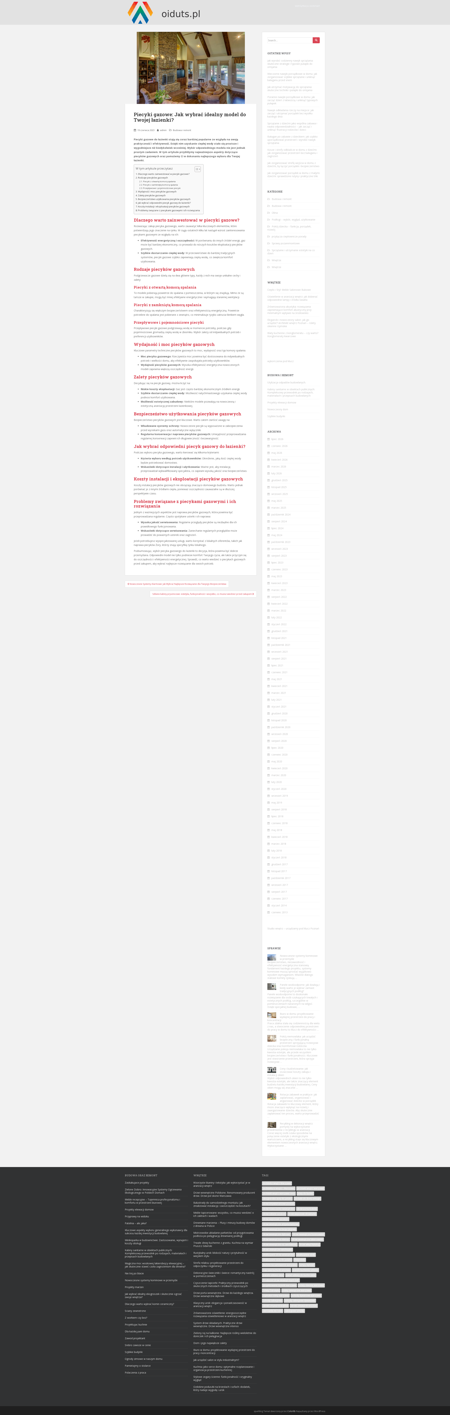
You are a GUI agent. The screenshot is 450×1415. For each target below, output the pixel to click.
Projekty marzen (134, 1287)
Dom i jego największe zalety (210, 1343)
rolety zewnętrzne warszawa (296, 1290)
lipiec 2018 (277, 816)
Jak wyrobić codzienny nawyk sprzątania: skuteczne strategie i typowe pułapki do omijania (290, 64)
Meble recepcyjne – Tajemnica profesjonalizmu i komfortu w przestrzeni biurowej (152, 1201)
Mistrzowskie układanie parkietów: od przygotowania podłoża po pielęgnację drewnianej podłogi (223, 1234)
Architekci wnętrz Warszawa (277, 1183)
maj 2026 (276, 452)
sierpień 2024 (279, 521)
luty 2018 (276, 850)
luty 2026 (276, 473)
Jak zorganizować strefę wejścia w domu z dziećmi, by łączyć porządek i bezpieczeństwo (293, 164)
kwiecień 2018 (279, 837)
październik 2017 (280, 878)
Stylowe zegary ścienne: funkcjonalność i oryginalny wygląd (222, 1378)
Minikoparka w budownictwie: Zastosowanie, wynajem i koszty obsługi (156, 1241)
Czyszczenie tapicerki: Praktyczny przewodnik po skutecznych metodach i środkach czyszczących (220, 1284)
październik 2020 (280, 727)
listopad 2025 (279, 487)
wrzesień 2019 (279, 795)
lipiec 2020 (277, 747)
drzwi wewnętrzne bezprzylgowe (279, 1229)
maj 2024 (276, 535)
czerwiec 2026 (279, 446)
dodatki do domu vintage (307, 1198)
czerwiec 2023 (279, 569)
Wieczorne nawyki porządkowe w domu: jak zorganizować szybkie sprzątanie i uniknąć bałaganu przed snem (292, 77)
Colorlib (291, 1411)
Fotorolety (299, 1259)
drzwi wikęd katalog (309, 1244)
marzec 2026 (278, 466)
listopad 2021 (279, 638)
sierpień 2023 (279, 555)
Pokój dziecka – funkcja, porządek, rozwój (289, 228)
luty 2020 (276, 782)
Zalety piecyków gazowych (152, 195)
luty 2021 (276, 699)
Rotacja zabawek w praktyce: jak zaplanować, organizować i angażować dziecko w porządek (298, 1097)
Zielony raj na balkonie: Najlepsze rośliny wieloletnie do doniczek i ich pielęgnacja (224, 1334)
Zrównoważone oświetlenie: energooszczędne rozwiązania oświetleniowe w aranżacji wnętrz (219, 1314)
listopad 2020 (279, 720)
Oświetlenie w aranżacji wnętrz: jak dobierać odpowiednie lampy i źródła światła (292, 298)
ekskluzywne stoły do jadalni (277, 1259)
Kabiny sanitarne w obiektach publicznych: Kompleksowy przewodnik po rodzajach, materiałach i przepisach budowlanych (291, 392)
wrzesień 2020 (279, 734)
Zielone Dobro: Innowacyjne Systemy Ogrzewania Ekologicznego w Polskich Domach (153, 1191)
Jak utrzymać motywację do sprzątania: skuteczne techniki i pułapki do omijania (289, 88)
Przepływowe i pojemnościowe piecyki (162, 188)
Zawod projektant (135, 1338)
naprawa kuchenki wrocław (276, 1270)
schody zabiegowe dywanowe (300, 1300)
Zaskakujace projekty (137, 1182)
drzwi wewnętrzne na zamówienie (280, 1244)
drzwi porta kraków (307, 1208)
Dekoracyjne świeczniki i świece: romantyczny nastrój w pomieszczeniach (223, 1274)
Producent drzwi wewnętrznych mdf (281, 1280)
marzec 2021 (278, 692)
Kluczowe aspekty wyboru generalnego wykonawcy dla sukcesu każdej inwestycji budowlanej (156, 1231)
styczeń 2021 (279, 706)
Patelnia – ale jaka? (136, 1223)
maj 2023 (276, 576)
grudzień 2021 (279, 631)
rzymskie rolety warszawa (276, 1295)
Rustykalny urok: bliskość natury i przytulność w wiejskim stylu (220, 1254)
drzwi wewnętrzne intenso (276, 1239)
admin (163, 130)
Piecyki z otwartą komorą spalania (159, 181)
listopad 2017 (279, 871)
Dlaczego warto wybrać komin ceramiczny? (149, 1304)
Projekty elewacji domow (281, 402)
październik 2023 (280, 542)
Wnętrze (276, 260)
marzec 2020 (278, 775)
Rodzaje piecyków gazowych (153, 177)
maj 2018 (276, 830)
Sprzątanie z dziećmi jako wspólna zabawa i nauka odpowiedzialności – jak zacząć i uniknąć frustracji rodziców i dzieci (292, 126)
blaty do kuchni (305, 1193)
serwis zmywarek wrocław (304, 1305)
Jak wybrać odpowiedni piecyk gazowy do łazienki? (164, 202)
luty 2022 (276, 617)
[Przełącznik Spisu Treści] (196, 169)
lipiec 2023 (277, 562)
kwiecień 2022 (279, 603)
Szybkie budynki (276, 416)
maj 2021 (276, 679)
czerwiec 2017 (279, 898)
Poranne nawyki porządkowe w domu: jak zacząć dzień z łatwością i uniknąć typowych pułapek (292, 100)
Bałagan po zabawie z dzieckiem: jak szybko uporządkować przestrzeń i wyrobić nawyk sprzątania (292, 140)
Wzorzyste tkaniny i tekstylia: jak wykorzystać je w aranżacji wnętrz (221, 1184)
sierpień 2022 (279, 596)
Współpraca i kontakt (307, 6)
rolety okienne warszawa (311, 1285)
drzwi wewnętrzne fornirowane (308, 1234)
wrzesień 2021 (279, 651)
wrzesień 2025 (279, 494)
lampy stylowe (307, 1264)
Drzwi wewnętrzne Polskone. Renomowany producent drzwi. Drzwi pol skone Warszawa (224, 1194)
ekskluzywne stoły (306, 1254)
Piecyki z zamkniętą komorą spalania (160, 184)
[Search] (316, 40)
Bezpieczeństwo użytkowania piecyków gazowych (164, 199)
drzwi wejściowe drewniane (302, 1213)
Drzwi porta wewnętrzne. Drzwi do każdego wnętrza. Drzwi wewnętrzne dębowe (223, 1294)
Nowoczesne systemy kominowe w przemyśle (299, 957)
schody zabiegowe (272, 1300)
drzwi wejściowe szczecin (275, 1219)
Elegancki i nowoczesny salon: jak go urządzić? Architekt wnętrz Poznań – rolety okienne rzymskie (291, 323)
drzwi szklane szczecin (274, 1213)
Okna (275, 212)
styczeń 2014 (279, 905)
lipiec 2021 (277, 665)
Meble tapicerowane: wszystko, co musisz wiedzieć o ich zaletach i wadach (223, 1214)
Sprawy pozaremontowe (286, 243)
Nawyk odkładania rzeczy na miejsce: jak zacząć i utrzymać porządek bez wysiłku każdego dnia (290, 113)
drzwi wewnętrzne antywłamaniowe (280, 1224)
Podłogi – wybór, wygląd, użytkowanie (293, 219)
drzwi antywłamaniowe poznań (278, 1203)
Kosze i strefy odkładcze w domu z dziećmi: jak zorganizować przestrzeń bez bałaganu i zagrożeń (292, 153)
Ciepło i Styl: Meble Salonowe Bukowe (289, 289)
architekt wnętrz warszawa (310, 1188)
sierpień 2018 (279, 809)
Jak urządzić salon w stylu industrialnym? (216, 1360)
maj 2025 (276, 500)
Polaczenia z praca (135, 1372)
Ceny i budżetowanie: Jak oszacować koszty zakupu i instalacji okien (289, 1072)
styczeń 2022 (279, 624)
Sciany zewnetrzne (135, 1310)
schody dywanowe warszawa (306, 1295)
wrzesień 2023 (279, 548)
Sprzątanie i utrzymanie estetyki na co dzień (291, 251)
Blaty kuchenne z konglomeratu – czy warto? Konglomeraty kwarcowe (292, 334)
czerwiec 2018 (279, 823)
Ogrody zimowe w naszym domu (143, 1358)
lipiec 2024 (277, 528)
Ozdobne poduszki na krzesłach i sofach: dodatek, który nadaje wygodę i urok (221, 1388)
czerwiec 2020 (279, 754)
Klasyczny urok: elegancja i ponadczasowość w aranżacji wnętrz (220, 1304)
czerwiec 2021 (279, 672)
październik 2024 (280, 514)
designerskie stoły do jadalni (277, 1198)
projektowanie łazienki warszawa (279, 1285)
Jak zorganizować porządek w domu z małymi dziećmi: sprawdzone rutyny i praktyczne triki (293, 174)
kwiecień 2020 (279, 768)
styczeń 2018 (279, 857)
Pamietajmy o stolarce (138, 1365)
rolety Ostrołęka (271, 1290)
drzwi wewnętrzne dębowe (276, 1234)
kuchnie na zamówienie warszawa (280, 1264)
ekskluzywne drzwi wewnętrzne (278, 1254)
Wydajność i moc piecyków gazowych (157, 191)
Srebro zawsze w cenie (138, 1345)
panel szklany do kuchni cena (300, 1275)
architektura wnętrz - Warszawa (278, 1188)
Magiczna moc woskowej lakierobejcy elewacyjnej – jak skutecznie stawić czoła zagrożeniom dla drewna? (155, 1265)
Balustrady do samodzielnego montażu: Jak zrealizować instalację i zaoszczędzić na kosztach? (221, 1204)
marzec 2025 (278, 507)
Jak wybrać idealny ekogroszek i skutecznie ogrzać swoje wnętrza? (153, 1295)
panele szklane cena (273, 1275)
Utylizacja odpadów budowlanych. (286, 382)
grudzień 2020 (279, 713)
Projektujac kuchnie (136, 1324)
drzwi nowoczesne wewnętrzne (278, 1208)
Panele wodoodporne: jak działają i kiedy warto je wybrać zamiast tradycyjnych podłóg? (300, 988)
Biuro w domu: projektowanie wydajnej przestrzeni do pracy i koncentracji (291, 1017)
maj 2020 (276, 761)
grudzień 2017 (279, 864)
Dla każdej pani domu (137, 1331)
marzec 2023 (278, 590)
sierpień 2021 (279, 658)
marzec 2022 (278, 610)
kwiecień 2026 (279, 459)
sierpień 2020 (279, 740)
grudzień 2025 (279, 480)
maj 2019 (276, 802)
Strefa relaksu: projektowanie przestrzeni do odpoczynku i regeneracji (218, 1264)
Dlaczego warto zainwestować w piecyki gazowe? (163, 174)
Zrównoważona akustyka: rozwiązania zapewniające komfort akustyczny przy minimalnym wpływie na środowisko (289, 310)
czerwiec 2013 (279, 912)
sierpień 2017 (279, 891)
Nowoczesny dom (277, 409)
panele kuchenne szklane (305, 1270)
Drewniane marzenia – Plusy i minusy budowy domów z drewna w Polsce (224, 1224)
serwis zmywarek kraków (275, 1305)
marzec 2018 (278, 843)
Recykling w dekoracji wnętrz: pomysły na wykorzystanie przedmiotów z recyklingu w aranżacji (290, 1127)
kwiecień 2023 (279, 583)
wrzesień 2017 (279, 885)
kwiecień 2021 (279, 686)
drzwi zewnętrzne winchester (277, 1249)
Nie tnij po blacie (134, 1273)
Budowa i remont (182, 130)
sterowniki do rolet (272, 1310)
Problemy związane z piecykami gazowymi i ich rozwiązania (169, 210)
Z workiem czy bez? (136, 1317)
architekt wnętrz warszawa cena (279, 1193)
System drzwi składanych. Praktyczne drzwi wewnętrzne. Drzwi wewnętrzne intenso (217, 1324)
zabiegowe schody (294, 1310)
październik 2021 (280, 644)
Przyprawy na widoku (137, 1216)
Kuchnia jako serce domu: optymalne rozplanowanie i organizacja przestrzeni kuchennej (223, 1368)
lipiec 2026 (277, 439)
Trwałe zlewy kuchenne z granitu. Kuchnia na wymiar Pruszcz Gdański (223, 1244)
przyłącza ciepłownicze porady (289, 236)
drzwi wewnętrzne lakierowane (307, 1239)
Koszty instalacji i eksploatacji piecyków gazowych (164, 206)
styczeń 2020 (279, 789)
